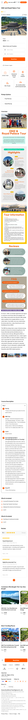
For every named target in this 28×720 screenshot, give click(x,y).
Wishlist (17, 2)
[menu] (2, 2)
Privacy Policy (4, 713)
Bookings (19, 2)
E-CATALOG (15, 2)
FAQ (19, 713)
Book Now (14, 59)
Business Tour (23, 2)
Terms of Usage (13, 713)
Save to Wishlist (6, 14)
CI (4, 686)
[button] (25, 26)
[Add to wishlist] (2, 660)
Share (25, 14)
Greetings (11, 686)
